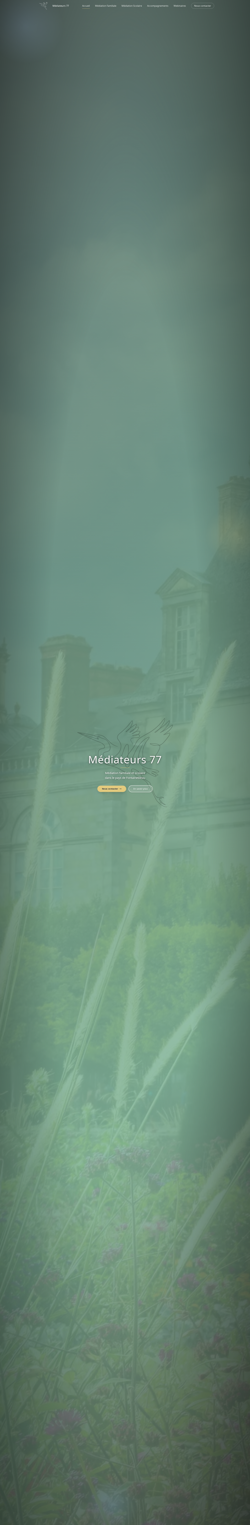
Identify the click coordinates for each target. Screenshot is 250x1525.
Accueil (86, 5)
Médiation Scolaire (132, 5)
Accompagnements (157, 5)
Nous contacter (110, 788)
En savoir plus (140, 788)
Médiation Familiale (105, 5)
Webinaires (180, 5)
